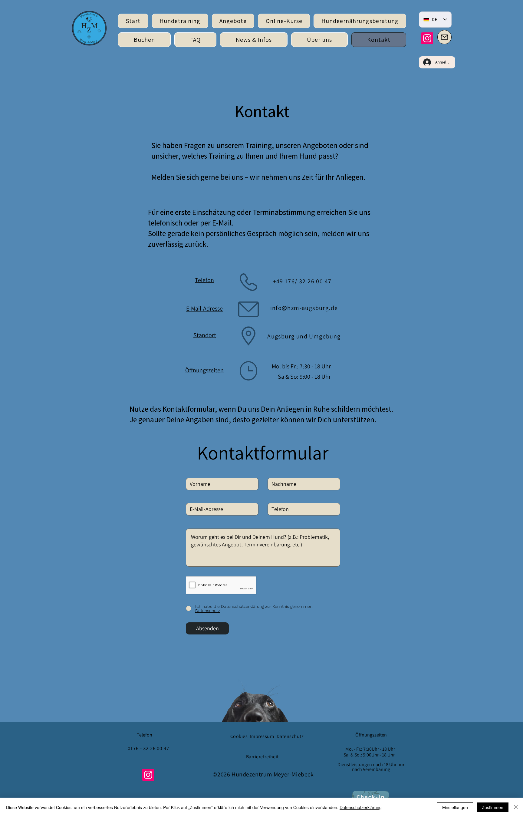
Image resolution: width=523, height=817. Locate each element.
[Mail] (444, 37)
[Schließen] (515, 807)
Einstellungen (455, 807)
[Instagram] (427, 38)
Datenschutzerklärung (361, 807)
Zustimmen (492, 807)
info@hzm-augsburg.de (304, 308)
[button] (233, 21)
